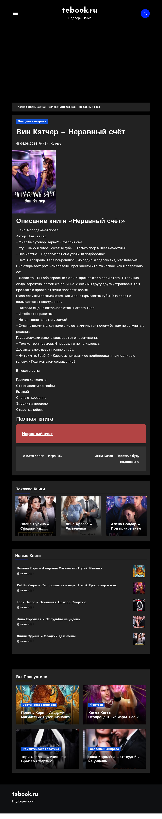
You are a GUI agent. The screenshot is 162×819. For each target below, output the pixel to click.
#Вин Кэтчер (52, 143)
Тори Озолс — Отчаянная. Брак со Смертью (51, 602)
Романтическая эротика (41, 749)
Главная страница (28, 106)
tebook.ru (80, 11)
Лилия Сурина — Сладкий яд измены (35, 529)
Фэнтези (96, 705)
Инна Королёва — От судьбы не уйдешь (49, 619)
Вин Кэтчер (49, 106)
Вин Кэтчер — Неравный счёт (70, 132)
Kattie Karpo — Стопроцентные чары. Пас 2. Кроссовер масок (67, 585)
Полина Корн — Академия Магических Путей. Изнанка (59, 568)
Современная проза (104, 749)
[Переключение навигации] (15, 13)
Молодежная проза (32, 121)
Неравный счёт (37, 433)
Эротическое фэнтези (39, 705)
